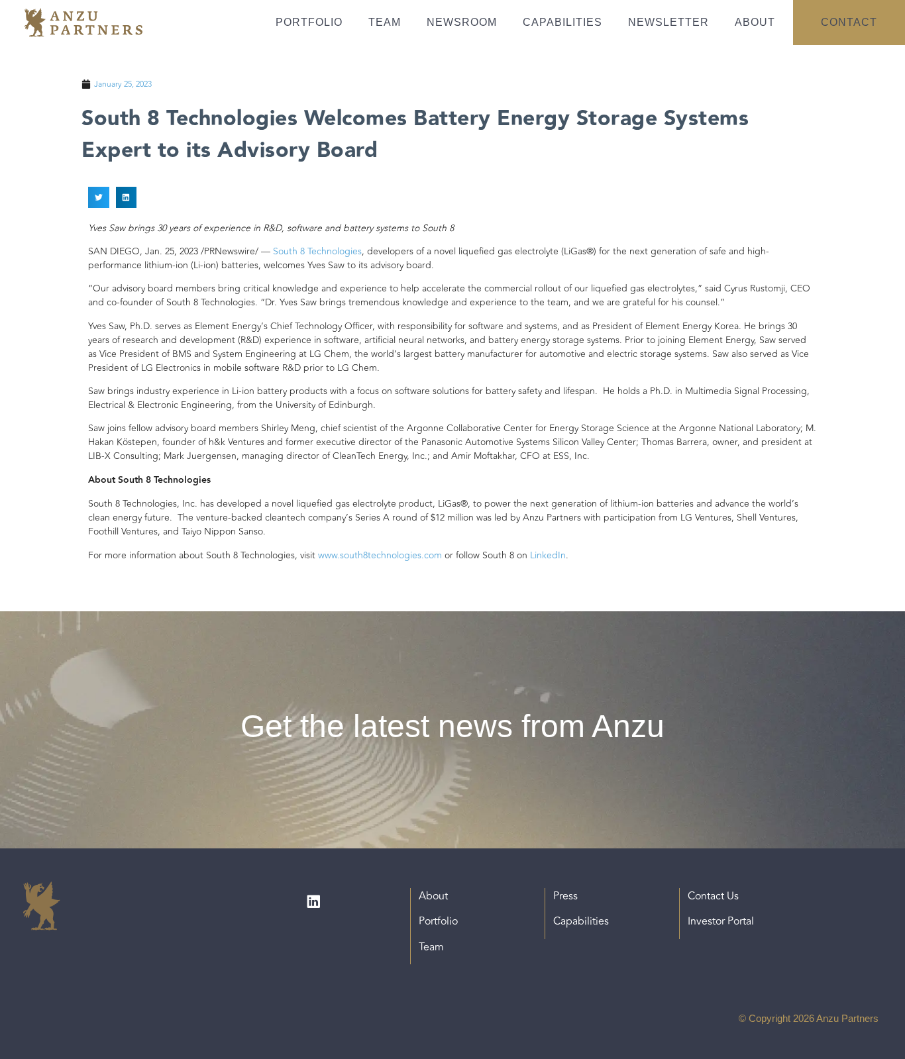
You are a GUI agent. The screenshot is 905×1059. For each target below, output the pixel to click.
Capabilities (562, 22)
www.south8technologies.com (380, 555)
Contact (849, 22)
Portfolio (309, 22)
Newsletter (668, 22)
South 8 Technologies (317, 251)
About (755, 22)
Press (565, 896)
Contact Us (713, 896)
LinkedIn (548, 555)
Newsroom (462, 22)
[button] (98, 197)
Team (384, 22)
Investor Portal (721, 921)
